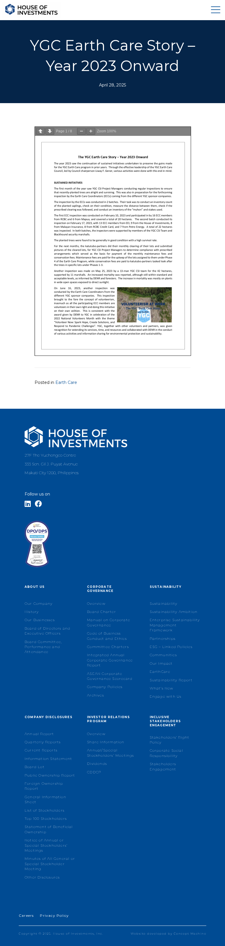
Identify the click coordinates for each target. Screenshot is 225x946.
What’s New (161, 688)
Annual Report (39, 734)
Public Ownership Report (50, 775)
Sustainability (164, 603)
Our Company (38, 603)
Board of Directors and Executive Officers (47, 630)
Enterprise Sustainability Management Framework (175, 625)
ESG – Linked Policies (171, 646)
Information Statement (48, 758)
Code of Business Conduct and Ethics (107, 635)
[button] (214, 10)
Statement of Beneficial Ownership (49, 829)
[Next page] (49, 131)
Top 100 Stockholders (46, 818)
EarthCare (160, 671)
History (32, 611)
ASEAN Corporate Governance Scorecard (109, 676)
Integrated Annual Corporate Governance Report (110, 660)
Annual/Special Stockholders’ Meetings (110, 752)
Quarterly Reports (43, 742)
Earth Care (66, 382)
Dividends (97, 763)
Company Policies (104, 687)
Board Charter (101, 611)
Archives (95, 695)
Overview (96, 603)
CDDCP (94, 772)
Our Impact (161, 663)
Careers (26, 915)
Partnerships (162, 638)
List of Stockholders (44, 810)
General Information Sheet (45, 799)
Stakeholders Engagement (163, 766)
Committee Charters (108, 646)
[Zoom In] (90, 131)
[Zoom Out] (81, 131)
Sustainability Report (171, 680)
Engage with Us (166, 696)
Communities (163, 655)
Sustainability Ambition (174, 611)
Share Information (105, 742)
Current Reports (41, 750)
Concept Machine (190, 933)
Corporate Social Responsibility (166, 753)
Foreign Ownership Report (44, 786)
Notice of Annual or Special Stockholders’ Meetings (46, 845)
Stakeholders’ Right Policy (170, 739)
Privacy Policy (54, 915)
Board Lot (35, 767)
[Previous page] (40, 131)
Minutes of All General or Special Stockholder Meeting (50, 863)
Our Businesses (40, 620)
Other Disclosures (42, 877)
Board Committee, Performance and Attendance (43, 647)
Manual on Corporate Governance (108, 622)
